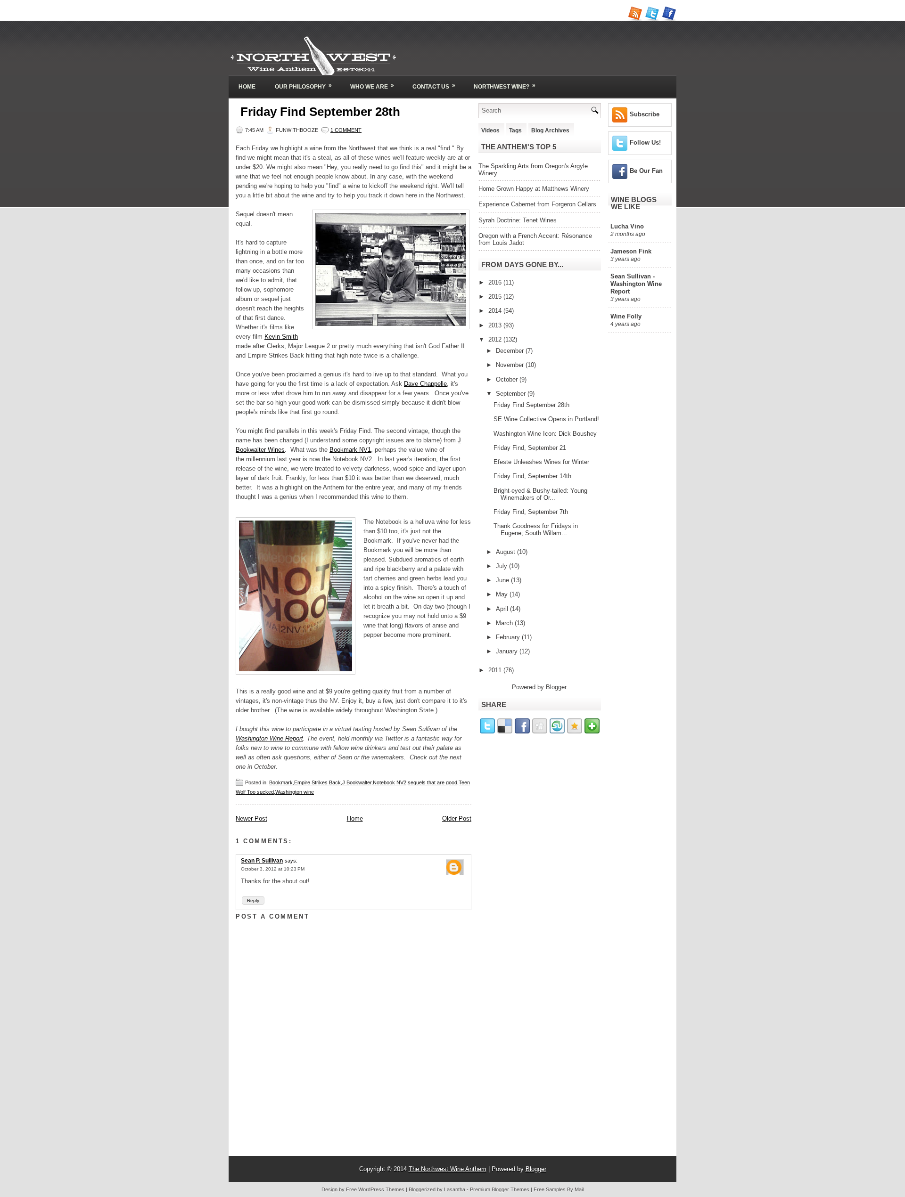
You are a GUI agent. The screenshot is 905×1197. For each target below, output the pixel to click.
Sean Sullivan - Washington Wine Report (636, 284)
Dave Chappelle (425, 383)
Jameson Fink (630, 251)
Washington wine (294, 792)
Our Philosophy (303, 86)
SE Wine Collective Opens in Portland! (546, 419)
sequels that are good (432, 782)
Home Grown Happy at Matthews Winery (533, 188)
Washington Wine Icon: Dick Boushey (545, 433)
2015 (495, 296)
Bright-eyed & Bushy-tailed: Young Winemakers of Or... (540, 494)
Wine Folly (626, 316)
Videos (490, 130)
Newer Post (251, 818)
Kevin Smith (281, 336)
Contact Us (433, 86)
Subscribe (644, 114)
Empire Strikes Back (317, 782)
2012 (495, 339)
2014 (495, 310)
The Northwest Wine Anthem (447, 1169)
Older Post (456, 818)
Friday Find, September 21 (530, 447)
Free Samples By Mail (559, 1189)
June (503, 580)
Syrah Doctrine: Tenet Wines (517, 220)
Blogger (556, 687)
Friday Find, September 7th (531, 511)
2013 (495, 325)
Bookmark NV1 (350, 449)
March (505, 623)
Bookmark (281, 782)
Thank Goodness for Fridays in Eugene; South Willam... (536, 529)
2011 (495, 670)
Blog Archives (550, 130)
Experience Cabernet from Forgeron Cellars (537, 204)
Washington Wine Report (269, 738)
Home (247, 86)
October (507, 379)
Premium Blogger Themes (499, 1189)
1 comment (346, 130)
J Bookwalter (356, 782)
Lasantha (454, 1189)
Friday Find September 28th (320, 112)
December (511, 350)
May (503, 594)
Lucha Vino (627, 226)
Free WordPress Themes (375, 1189)
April (503, 608)
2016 (495, 282)
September (511, 393)
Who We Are (372, 86)
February (509, 637)
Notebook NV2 (389, 782)
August (506, 551)
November (511, 364)
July (502, 566)
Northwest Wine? (504, 86)
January (507, 651)
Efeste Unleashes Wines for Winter (541, 461)
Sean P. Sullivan (262, 860)
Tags (515, 130)
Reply (253, 900)
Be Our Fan (646, 170)
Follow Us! (645, 142)
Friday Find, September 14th (532, 476)
